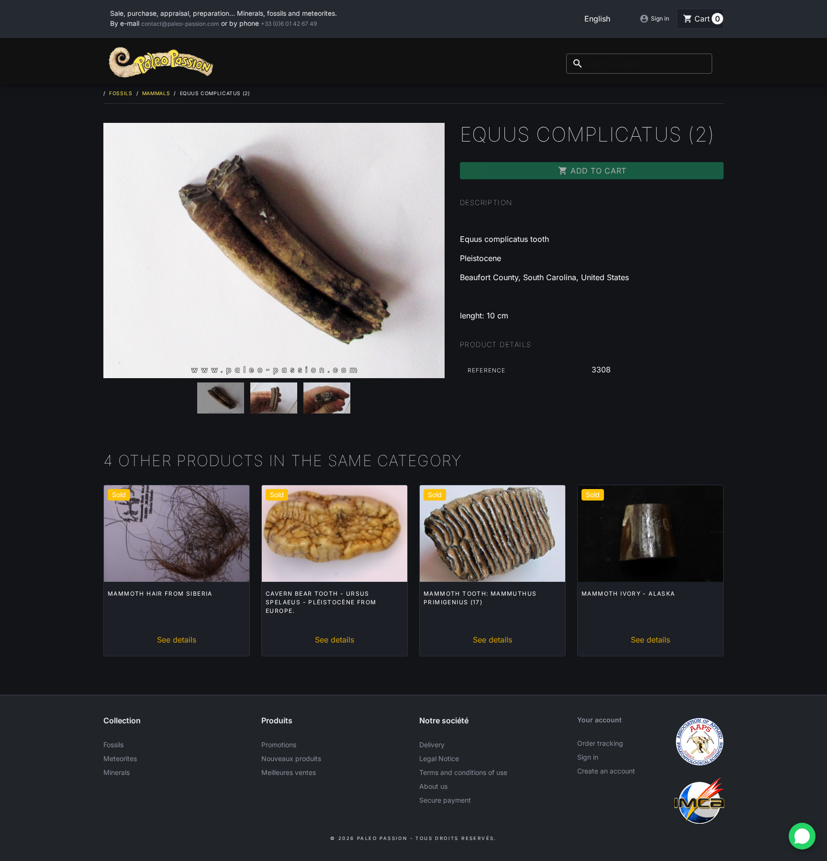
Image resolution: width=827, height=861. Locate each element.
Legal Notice (439, 758)
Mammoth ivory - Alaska (628, 593)
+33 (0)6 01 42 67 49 (289, 23)
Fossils (113, 745)
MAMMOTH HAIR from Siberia (160, 593)
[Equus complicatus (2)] (274, 251)
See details (176, 639)
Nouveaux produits (291, 758)
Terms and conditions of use (463, 772)
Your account (599, 720)
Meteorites (120, 758)
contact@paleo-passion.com (180, 23)
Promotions (278, 745)
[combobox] (639, 64)
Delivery (432, 745)
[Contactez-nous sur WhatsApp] (802, 836)
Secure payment (445, 800)
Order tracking (600, 743)
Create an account (606, 771)
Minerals (116, 772)
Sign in (587, 757)
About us (433, 786)
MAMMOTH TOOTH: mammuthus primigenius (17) (480, 598)
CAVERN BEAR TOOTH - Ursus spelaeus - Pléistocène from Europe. (321, 602)
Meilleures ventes (288, 772)
